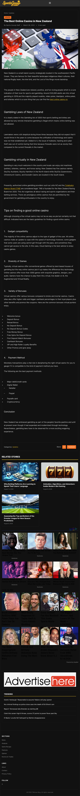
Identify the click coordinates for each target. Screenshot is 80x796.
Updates (11, 13)
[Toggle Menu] (50, 3)
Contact (4, 770)
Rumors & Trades (7, 757)
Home (6, 13)
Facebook (71, 447)
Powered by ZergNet (72, 662)
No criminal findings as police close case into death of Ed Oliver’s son (29, 704)
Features (5, 750)
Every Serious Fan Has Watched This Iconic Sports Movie (49, 617)
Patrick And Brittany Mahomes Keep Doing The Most (29, 651)
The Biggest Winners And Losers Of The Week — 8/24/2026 (67, 618)
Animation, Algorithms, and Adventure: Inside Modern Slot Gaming (59, 485)
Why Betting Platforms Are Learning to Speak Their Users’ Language (20, 485)
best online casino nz (59, 99)
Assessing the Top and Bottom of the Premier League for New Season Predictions (19, 518)
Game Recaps (6, 747)
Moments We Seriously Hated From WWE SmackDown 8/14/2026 (68, 652)
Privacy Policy (6, 774)
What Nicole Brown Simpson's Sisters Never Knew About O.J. (49, 651)
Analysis (4, 743)
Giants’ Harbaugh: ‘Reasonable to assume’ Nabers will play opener (28, 700)
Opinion (4, 753)
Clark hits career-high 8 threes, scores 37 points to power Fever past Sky (30, 713)
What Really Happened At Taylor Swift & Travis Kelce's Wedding (28, 618)
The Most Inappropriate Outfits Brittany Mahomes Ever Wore (10, 652)
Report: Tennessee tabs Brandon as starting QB (21, 709)
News (4, 740)
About (4, 767)
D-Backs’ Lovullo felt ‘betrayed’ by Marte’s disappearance (24, 718)
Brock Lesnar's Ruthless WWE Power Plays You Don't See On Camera (10, 618)
